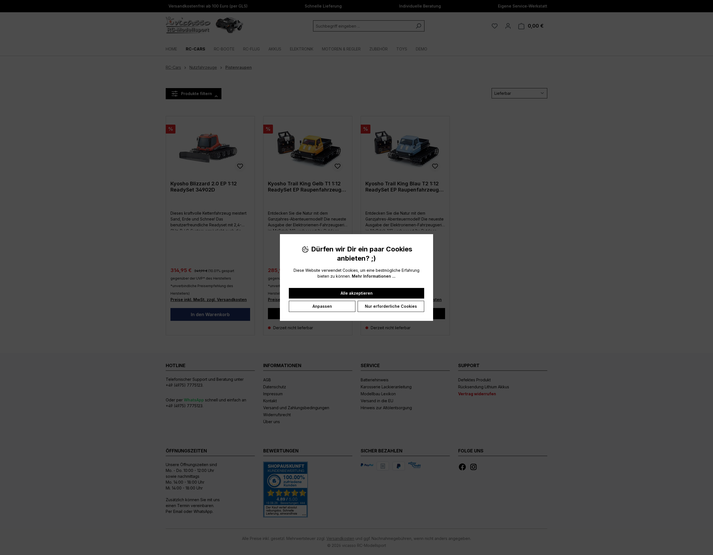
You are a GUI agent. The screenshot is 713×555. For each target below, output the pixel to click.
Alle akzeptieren (357, 293)
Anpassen (322, 306)
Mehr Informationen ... (373, 276)
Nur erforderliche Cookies (391, 306)
